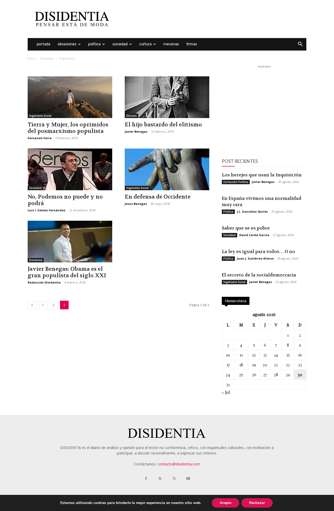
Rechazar (257, 502)
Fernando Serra (40, 138)
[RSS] (160, 478)
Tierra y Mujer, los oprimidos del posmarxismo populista (68, 128)
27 (265, 374)
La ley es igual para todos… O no (258, 251)
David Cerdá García (254, 235)
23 (300, 364)
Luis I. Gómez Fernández (46, 210)
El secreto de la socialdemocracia (259, 275)
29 (288, 374)
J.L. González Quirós (252, 211)
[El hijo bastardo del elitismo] (167, 97)
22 (288, 364)
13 (265, 355)
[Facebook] (146, 478)
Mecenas (171, 44)
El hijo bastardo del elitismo (163, 124)
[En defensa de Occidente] (167, 169)
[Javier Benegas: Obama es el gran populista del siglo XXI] (70, 241)
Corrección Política (235, 182)
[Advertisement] (211, 19)
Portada (43, 44)
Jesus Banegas (136, 204)
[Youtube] (188, 478)
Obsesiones (67, 44)
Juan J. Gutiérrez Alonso (255, 258)
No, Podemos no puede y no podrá (65, 200)
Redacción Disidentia (44, 282)
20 (265, 364)
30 (300, 374)
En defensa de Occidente (157, 196)
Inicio (31, 58)
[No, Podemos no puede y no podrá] (70, 169)
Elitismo (131, 116)
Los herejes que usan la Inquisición (262, 175)
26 (254, 374)
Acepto (225, 502)
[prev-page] (32, 305)
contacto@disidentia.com (178, 463)
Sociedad (120, 44)
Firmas (191, 44)
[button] (300, 44)
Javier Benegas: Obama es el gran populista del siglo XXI (67, 272)
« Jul (226, 392)
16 (300, 355)
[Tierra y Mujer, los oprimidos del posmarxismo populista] (70, 97)
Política (94, 44)
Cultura (145, 44)
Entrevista (35, 260)
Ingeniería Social (40, 116)
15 (288, 355)
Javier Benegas (136, 131)
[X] (174, 478)
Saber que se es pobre (246, 228)
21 (276, 364)
